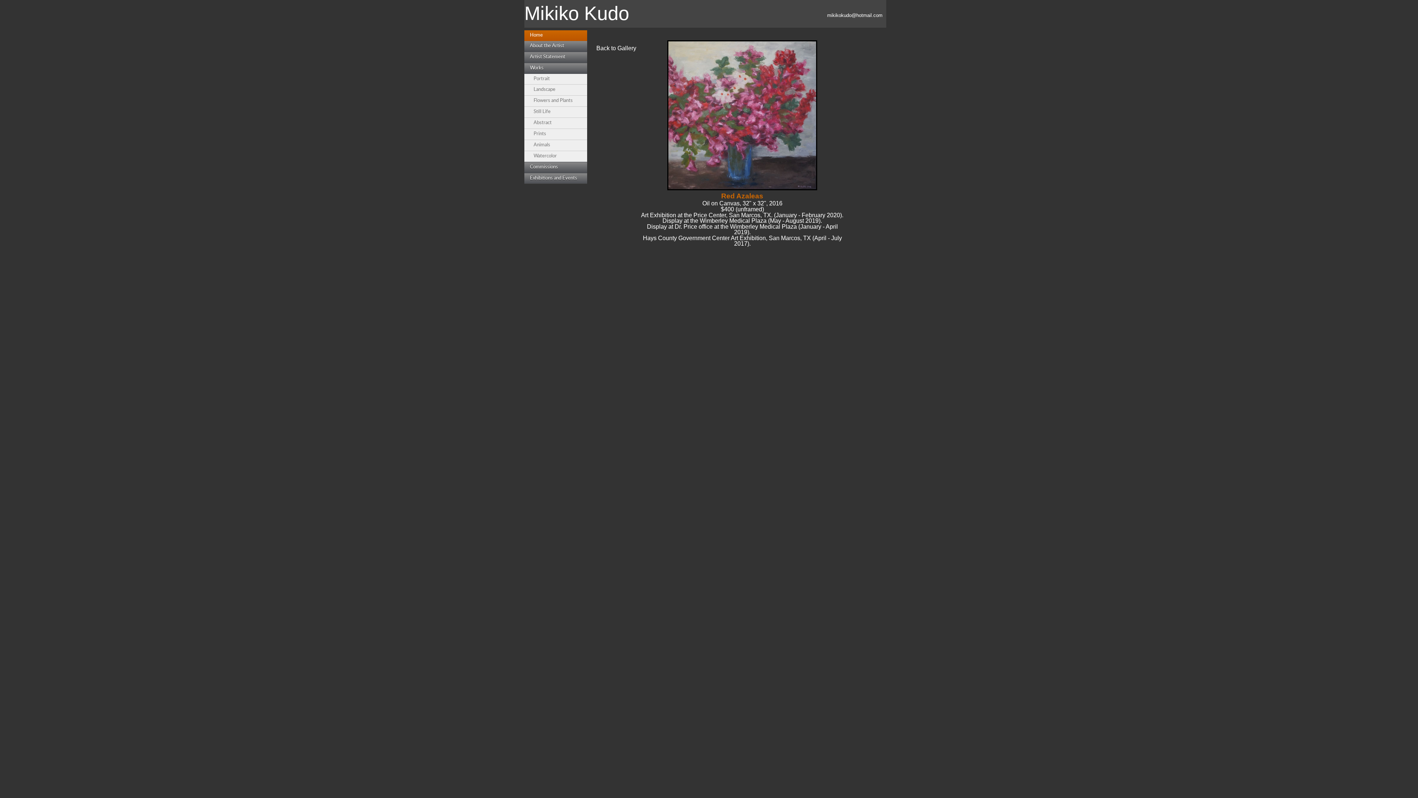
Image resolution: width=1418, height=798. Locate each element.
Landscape (544, 89)
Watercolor (545, 156)
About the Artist (547, 46)
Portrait (542, 78)
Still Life (542, 111)
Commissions (544, 167)
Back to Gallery (616, 48)
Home (536, 35)
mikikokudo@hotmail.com (855, 15)
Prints (540, 134)
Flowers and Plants (553, 100)
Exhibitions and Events (553, 178)
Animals (542, 145)
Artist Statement (547, 57)
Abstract (543, 122)
